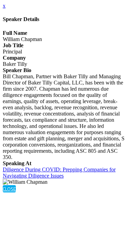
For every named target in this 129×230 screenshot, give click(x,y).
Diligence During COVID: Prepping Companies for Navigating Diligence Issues (59, 173)
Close (9, 188)
